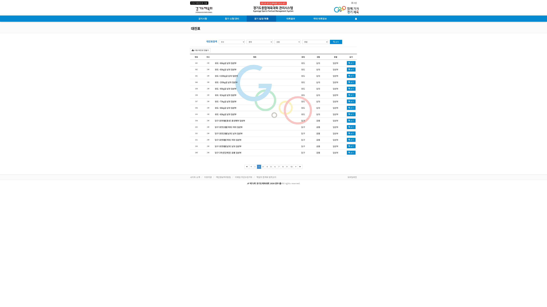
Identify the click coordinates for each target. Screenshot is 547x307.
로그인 (354, 2)
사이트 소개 (195, 177)
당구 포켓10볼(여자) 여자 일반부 (229, 127)
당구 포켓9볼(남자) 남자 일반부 (228, 146)
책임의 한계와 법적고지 (266, 177)
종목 (303, 57)
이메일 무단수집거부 (243, 177)
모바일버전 (352, 177)
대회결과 (290, 18)
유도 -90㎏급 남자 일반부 (225, 88)
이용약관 (208, 177)
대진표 (195, 28)
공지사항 (202, 18)
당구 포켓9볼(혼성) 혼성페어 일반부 (230, 120)
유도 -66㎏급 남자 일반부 (225, 63)
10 (291, 167)
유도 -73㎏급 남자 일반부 (225, 101)
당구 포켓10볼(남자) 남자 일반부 (229, 133)
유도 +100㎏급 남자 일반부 (226, 75)
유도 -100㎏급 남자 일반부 (226, 82)
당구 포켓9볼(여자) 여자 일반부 (228, 139)
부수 (208, 57)
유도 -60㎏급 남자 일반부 (225, 69)
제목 (254, 57)
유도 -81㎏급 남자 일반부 (225, 95)
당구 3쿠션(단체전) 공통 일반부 (228, 152)
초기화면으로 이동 (200, 3)
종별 (335, 57)
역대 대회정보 (320, 18)
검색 (337, 42)
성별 (318, 57)
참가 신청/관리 (232, 18)
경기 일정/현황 (261, 18)
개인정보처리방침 (223, 177)
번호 (196, 57)
